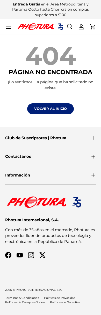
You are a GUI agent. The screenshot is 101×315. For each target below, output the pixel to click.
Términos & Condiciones (22, 298)
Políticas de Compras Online (25, 302)
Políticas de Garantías (65, 302)
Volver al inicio (50, 108)
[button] (92, 27)
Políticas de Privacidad (59, 298)
